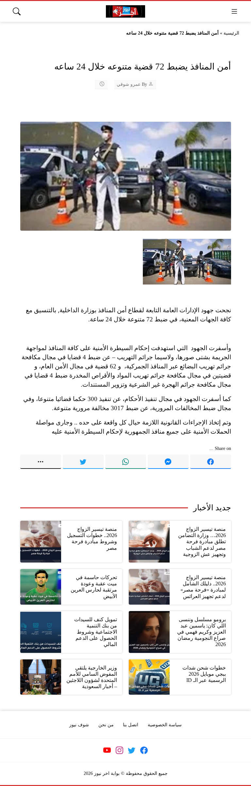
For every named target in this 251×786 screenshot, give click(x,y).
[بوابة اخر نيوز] (125, 11)
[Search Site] (17, 11)
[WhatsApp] (125, 462)
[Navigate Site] (234, 11)
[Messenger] (168, 462)
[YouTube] (107, 750)
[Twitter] (83, 462)
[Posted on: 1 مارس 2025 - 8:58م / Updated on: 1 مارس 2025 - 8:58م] (97, 84)
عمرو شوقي (129, 84)
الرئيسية (231, 33)
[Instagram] (119, 750)
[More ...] (40, 462)
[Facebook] (210, 462)
